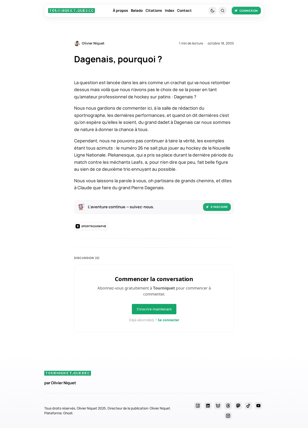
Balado (137, 10)
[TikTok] (248, 405)
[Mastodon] (238, 405)
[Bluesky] (218, 405)
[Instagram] (228, 415)
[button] (222, 10)
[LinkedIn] (208, 405)
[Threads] (228, 405)
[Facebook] (197, 405)
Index (169, 10)
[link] (71, 10)
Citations (154, 10)
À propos (120, 10)
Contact (184, 10)
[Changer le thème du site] (212, 10)
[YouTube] (258, 405)
